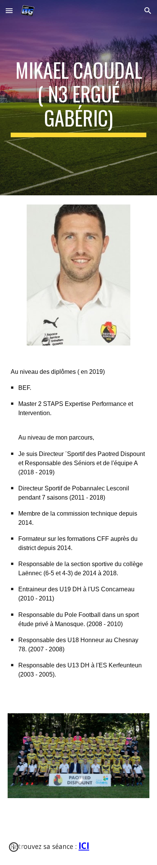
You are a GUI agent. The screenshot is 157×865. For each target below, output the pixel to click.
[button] (9, 10)
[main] (78, 97)
